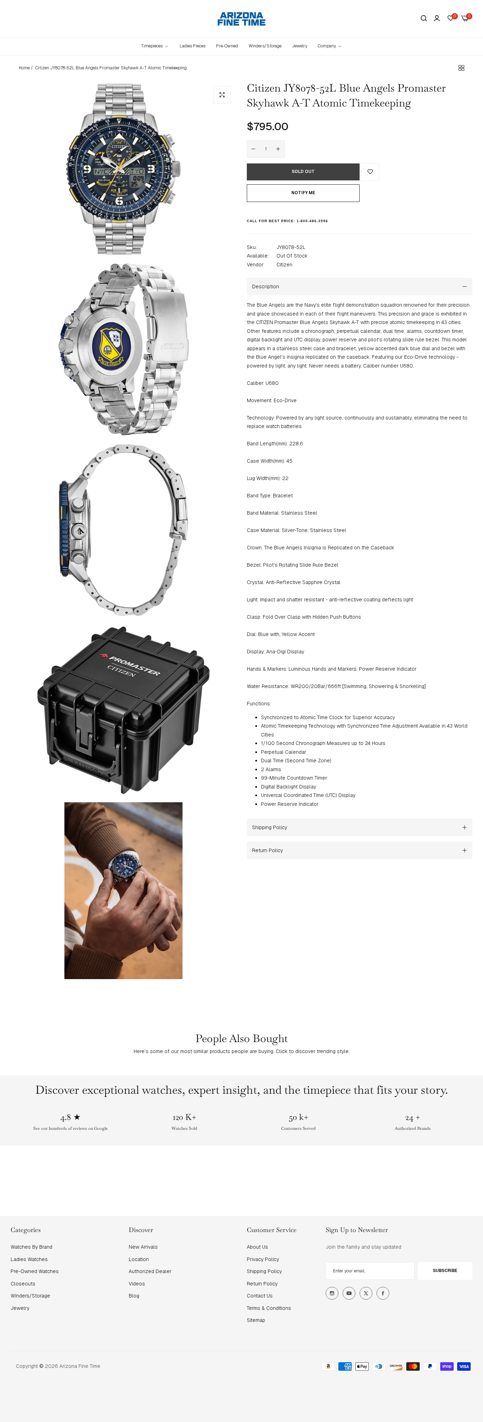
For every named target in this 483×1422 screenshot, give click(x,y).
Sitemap (256, 1320)
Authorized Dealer (150, 1271)
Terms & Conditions (269, 1308)
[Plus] (278, 149)
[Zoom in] (222, 95)
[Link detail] (332, 1293)
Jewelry (20, 1308)
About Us (257, 1247)
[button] (370, 172)
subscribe (445, 1270)
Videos (137, 1284)
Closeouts (23, 1284)
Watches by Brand (31, 1247)
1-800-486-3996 (312, 221)
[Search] (424, 18)
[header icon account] (437, 18)
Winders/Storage (30, 1296)
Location (139, 1259)
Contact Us (260, 1296)
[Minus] (253, 149)
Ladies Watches (29, 1259)
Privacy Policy (263, 1259)
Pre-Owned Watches (35, 1271)
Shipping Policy (264, 1271)
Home (24, 68)
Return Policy (262, 1284)
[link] (330, 46)
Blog (134, 1296)
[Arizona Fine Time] (241, 18)
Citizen (284, 264)
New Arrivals (143, 1247)
